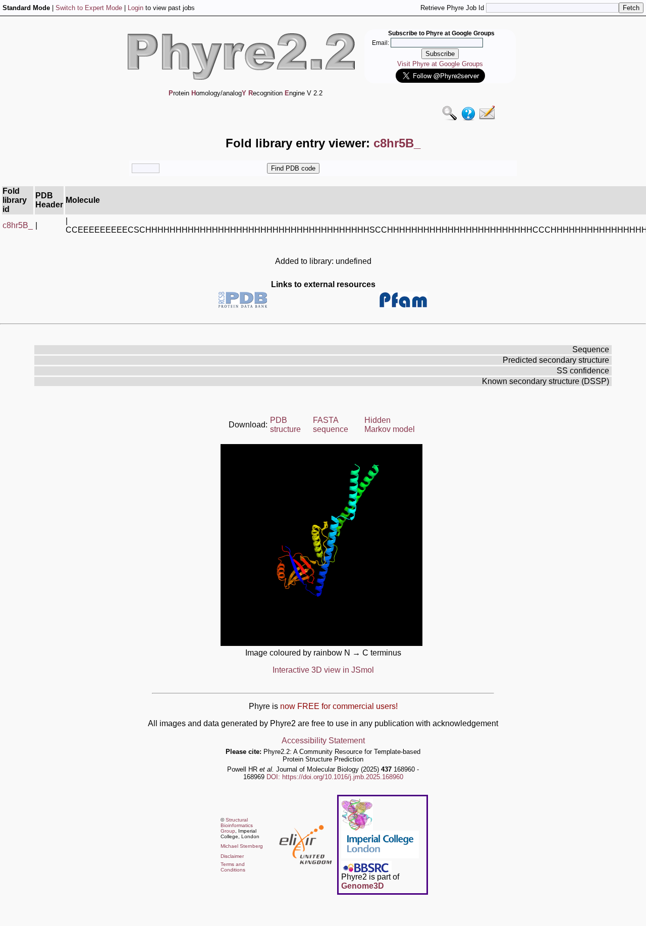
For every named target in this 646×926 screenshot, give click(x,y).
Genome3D (362, 886)
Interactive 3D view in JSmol (323, 670)
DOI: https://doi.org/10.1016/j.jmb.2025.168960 (334, 777)
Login (135, 8)
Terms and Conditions (233, 867)
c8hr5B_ (18, 225)
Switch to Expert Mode (89, 8)
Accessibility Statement (323, 740)
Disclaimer (232, 856)
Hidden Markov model (389, 424)
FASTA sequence (330, 424)
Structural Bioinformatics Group (237, 825)
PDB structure (285, 424)
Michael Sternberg (242, 846)
